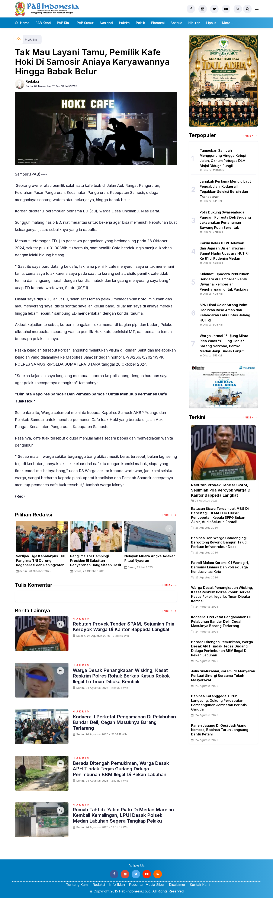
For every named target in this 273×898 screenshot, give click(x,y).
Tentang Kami (77, 884)
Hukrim (124, 23)
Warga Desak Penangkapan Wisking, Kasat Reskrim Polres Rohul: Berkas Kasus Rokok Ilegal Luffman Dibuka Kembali (121, 675)
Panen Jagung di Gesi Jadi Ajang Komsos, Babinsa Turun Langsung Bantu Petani (219, 730)
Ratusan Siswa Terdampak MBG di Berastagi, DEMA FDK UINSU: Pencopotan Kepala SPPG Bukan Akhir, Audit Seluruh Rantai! (220, 515)
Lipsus (211, 23)
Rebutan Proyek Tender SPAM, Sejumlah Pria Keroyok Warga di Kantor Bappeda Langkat (123, 626)
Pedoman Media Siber (147, 884)
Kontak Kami (200, 884)
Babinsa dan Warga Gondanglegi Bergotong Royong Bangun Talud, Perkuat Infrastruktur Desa (219, 542)
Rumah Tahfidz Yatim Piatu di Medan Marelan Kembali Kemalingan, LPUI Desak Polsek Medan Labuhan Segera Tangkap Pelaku (123, 815)
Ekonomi (158, 23)
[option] (42, 548)
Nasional (106, 23)
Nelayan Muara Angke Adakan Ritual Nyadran (150, 558)
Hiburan (194, 23)
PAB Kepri (43, 23)
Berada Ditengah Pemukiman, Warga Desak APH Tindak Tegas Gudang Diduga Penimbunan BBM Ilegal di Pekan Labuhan (121, 768)
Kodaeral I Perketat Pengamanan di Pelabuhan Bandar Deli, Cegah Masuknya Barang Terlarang (124, 722)
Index (168, 515)
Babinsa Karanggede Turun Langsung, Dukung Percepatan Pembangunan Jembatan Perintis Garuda (219, 702)
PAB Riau (64, 23)
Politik (140, 23)
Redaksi (32, 81)
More (226, 23)
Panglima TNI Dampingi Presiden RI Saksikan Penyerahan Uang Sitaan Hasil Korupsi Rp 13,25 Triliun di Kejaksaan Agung (95, 565)
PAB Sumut (85, 23)
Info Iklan (117, 884)
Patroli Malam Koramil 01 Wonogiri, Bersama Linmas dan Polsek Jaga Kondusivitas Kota (220, 567)
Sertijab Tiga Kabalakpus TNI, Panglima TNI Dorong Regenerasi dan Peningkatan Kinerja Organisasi (41, 562)
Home (24, 23)
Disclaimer (177, 884)
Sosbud (176, 23)
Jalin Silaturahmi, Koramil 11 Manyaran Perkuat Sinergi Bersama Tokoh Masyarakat (223, 675)
